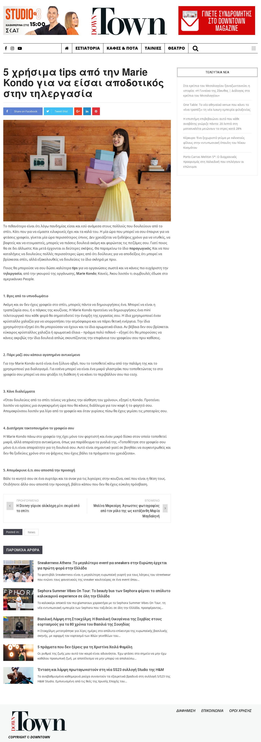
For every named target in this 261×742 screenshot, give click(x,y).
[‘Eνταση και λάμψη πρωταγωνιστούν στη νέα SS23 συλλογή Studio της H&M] (18, 675)
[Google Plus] (78, 111)
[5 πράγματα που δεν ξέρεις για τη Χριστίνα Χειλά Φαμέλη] (18, 652)
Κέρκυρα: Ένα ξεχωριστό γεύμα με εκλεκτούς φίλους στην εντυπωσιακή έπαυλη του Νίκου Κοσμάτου (214, 143)
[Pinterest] (96, 111)
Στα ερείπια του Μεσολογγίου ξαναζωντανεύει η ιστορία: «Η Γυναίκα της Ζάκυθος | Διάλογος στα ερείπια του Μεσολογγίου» (216, 90)
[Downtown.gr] (129, 21)
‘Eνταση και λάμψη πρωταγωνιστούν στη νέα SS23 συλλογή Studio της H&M (101, 670)
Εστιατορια (87, 48)
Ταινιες (153, 48)
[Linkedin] (87, 111)
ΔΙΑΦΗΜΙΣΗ (185, 710)
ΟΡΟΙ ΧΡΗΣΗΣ (240, 710)
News (31, 532)
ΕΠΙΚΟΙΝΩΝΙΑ (212, 710)
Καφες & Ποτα (122, 48)
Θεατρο (176, 48)
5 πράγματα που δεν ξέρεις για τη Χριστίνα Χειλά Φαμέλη (85, 647)
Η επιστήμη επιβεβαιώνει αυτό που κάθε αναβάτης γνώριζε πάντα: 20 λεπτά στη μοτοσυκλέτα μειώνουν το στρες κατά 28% (212, 124)
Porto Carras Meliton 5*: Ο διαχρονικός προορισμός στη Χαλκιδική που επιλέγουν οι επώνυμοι (213, 161)
